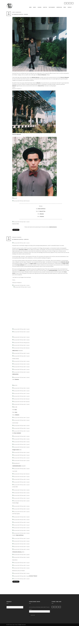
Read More (16, 229)
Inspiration (59, 7)
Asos (16, 409)
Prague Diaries (16, 237)
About (34, 7)
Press (65, 7)
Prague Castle (33, 263)
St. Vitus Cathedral (20, 264)
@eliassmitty (15, 374)
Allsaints (38, 82)
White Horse (22, 270)
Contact (70, 7)
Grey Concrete (16, 12)
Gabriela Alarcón (53, 227)
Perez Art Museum (42, 74)
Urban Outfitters (41, 208)
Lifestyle (45, 7)
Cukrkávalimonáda (53, 270)
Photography (52, 7)
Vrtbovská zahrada (65, 262)
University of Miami (23, 249)
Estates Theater (33, 575)
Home (30, 7)
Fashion (39, 7)
